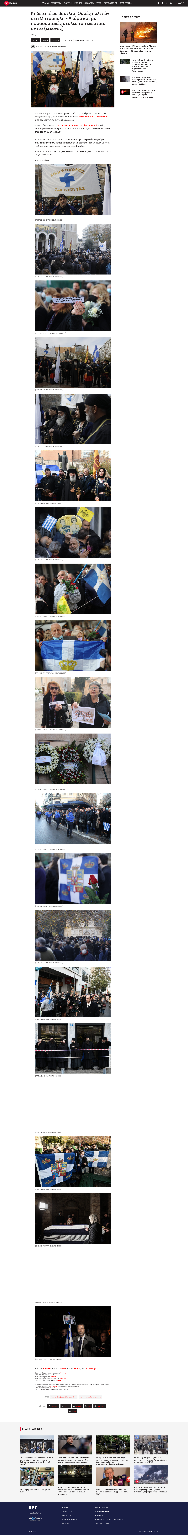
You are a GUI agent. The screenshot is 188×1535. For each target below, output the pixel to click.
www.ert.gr (33, 1531)
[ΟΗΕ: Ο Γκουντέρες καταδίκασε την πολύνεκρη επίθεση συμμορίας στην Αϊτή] (113, 1476)
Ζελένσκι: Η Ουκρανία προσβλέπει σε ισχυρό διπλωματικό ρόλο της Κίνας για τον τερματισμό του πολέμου (74, 1460)
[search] (158, 3)
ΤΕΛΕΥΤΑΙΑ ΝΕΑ (32, 1429)
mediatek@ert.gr (35, 1513)
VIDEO (99, 3)
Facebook (59, 1375)
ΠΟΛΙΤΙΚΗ (68, 3)
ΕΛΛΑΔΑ (45, 3)
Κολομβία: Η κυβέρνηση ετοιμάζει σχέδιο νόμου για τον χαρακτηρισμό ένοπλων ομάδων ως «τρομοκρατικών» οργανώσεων (112, 1461)
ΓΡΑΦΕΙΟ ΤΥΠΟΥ (67, 1511)
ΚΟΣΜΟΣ (78, 3)
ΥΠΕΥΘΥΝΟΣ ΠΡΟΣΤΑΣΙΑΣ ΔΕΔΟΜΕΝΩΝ (109, 1520)
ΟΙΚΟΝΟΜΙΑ (89, 3)
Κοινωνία (55, 40)
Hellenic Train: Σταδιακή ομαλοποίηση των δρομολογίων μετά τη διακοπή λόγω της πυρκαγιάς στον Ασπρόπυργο (142, 65)
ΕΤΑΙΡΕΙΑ (65, 1507)
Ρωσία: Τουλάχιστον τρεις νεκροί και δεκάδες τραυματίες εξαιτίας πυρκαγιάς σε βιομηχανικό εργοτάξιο (150, 1489)
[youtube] (171, 3)
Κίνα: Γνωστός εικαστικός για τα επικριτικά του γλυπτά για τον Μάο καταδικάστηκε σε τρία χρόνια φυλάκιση (73, 1490)
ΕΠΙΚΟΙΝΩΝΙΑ (99, 1515)
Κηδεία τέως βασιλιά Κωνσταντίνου (63, 1397)
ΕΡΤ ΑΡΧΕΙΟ (66, 1524)
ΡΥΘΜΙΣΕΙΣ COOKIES (102, 1524)
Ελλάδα (63, 1368)
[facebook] (163, 3)
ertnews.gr (53, 1386)
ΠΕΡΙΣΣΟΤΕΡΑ (126, 3)
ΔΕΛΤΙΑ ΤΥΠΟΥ (67, 1515)
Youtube (63, 1379)
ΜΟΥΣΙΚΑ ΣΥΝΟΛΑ (101, 1507)
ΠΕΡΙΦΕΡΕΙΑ (56, 3)
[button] (62, 3)
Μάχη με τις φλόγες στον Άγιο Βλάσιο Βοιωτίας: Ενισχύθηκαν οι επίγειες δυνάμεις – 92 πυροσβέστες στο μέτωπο (138, 50)
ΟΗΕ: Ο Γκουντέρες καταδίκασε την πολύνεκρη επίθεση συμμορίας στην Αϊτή (112, 1491)
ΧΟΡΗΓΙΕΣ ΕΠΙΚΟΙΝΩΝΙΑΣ (70, 1520)
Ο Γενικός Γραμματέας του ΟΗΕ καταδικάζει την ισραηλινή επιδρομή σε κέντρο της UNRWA (150, 1460)
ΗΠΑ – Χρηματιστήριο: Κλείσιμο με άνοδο (35, 1490)
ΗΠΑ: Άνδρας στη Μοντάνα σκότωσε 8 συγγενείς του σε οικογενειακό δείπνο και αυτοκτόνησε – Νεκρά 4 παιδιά (36, 1461)
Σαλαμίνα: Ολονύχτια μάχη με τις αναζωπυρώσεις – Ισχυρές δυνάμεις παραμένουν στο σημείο (143, 93)
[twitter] (167, 3)
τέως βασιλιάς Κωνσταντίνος (90, 1397)
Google (63, 1373)
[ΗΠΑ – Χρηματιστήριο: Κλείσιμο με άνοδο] (37, 1476)
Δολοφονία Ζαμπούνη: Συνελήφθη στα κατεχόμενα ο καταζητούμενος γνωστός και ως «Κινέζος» (144, 80)
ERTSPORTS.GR (110, 3)
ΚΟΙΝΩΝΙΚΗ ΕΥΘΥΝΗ (102, 1511)
